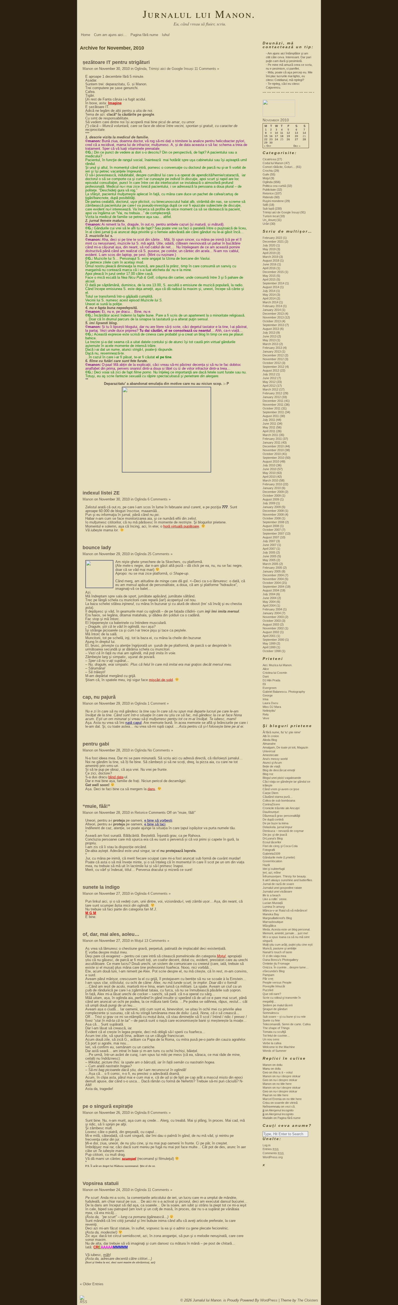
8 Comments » (159, 1113)
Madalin (268, 1117)
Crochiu (268, 170)
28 (304, 139)
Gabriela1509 (271, 853)
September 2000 (273, 639)
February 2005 (272, 567)
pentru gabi (96, 744)
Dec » (297, 146)
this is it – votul (282, 1072)
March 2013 (270, 344)
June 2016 (269, 264)
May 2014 (269, 294)
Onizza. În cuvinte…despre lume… (286, 967)
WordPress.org (273, 1157)
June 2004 (269, 598)
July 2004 (269, 594)
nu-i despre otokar (288, 1076)
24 (276, 139)
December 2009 (273, 491)
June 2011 (269, 423)
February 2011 (272, 438)
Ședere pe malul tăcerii (277, 1005)
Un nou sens (271, 1039)
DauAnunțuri (271, 811)
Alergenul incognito (281, 1110)
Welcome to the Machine (279, 1047)
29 (265, 142)
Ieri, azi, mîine (272, 872)
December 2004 (273, 575)
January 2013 (272, 351)
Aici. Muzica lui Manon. (277, 665)
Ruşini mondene (273, 201)
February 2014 (272, 306)
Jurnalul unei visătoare (277, 891)
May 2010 (269, 472)
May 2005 (269, 560)
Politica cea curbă (274, 185)
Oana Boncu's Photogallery (280, 959)
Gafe (266, 174)
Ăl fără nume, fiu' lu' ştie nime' (282, 732)
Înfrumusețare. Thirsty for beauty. (284, 876)
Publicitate (269, 189)
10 (276, 133)
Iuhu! (166, 35)
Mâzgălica (269, 925)
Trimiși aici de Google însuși (171, 69)
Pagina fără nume (144, 35)
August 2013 (271, 328)
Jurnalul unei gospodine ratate (282, 887)
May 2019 (269, 249)
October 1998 (272, 651)
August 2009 (271, 499)
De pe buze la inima (275, 823)
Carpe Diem (270, 793)
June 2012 (269, 378)
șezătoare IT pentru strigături (116, 62)
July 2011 (269, 419)
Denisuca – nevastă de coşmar (283, 830)
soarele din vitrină (286, 1102)
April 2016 (269, 268)
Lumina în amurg (274, 906)
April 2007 (269, 548)
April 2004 (269, 605)
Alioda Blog (270, 739)
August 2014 (271, 287)
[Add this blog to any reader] (82, 1302)
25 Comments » (160, 554)
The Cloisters (307, 1300)
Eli (264, 684)
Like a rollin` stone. (275, 899)
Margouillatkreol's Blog (277, 918)
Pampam (268, 975)
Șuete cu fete (271, 1020)
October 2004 (272, 582)
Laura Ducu (270, 703)
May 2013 (269, 340)
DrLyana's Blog (273, 838)
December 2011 (273, 400)
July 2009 (269, 503)
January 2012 (272, 397)
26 (288, 139)
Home (85, 35)
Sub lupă (268, 208)
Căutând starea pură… (278, 796)
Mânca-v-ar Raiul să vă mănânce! (285, 910)
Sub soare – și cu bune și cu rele (284, 1016)
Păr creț (268, 978)
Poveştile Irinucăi (274, 986)
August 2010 (271, 461)
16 (271, 136)
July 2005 (269, 552)
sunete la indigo (101, 887)
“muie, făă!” (96, 806)
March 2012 (270, 389)
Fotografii (269, 849)
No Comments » (160, 750)
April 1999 (269, 647)
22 (265, 139)
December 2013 (273, 313)
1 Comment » (158, 703)
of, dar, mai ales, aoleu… (111, 934)
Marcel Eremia (272, 1099)
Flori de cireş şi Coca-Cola (280, 846)
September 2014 (273, 283)
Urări (266, 223)
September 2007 (273, 533)
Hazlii (266, 865)
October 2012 (272, 363)
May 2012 (269, 381)
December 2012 (273, 355)
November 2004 (273, 579)
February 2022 (272, 237)
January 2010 (272, 488)
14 (304, 133)
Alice (266, 669)
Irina (265, 699)
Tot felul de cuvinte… (276, 1035)
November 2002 (273, 628)
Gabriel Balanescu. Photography (284, 691)
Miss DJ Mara (272, 706)
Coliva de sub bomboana (279, 800)
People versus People (277, 982)
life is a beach (271, 895)
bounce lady (97, 547)
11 (281, 133)
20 (296, 136)
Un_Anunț (269, 220)
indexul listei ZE (101, 493)
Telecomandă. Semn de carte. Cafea (287, 1024)
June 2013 (269, 336)
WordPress (269, 1300)
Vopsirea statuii (101, 1183)
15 (265, 136)
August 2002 (271, 632)
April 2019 (269, 253)
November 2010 (273, 450)
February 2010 (272, 484)
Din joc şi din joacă (275, 834)
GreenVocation (272, 861)
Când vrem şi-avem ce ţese (281, 789)
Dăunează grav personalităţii (281, 815)
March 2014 (270, 302)
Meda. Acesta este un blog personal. (286, 929)
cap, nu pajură (99, 697)
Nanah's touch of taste (277, 952)
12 (288, 133)
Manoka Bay (271, 914)
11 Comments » (206, 69)
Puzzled (268, 990)
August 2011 (271, 416)
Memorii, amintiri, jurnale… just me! (285, 933)
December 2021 (273, 241)
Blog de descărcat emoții (279, 770)
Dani (266, 676)
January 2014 (272, 309)
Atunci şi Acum (272, 762)
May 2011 (269, 427)
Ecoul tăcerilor (272, 842)
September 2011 (273, 412)
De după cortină (273, 819)
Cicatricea (269, 159)
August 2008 (271, 526)
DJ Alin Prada (271, 680)
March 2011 (270, 435)
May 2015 (269, 275)
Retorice (141, 813)
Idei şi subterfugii (274, 868)
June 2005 (269, 556)
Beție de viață (271, 766)
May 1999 (269, 643)
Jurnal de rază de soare (278, 884)
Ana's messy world (275, 758)
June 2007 (269, 544)
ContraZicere (271, 804)
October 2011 (271, 408)
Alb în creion (271, 736)
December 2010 (273, 446)
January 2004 (272, 613)
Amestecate (270, 755)
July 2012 (269, 374)
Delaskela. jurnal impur (277, 827)
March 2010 (270, 480)
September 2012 (273, 366)
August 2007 (271, 537)
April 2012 (269, 385)
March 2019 (270, 256)
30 (271, 142)
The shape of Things (276, 1028)
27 (296, 139)
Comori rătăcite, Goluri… (279, 166)
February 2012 (272, 393)
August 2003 (271, 624)
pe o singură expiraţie (108, 1106)
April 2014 (269, 298)
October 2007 (272, 529)
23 (271, 139)
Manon (88, 69)
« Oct (267, 146)
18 (281, 136)
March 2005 (270, 563)
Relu (266, 714)
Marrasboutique (273, 921)
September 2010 (273, 457)
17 (276, 136)
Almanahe (269, 743)
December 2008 (273, 510)
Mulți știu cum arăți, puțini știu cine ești (287, 944)
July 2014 (269, 290)
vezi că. (290, 1106)
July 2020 (269, 245)
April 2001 (269, 635)
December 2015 (273, 272)
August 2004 (271, 590)
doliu (279, 1064)
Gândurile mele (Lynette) (279, 857)
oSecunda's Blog (274, 971)
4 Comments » (159, 893)
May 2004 (269, 601)
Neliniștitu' (269, 710)
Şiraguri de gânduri (275, 1009)
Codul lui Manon (273, 163)
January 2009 (272, 507)
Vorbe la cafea (272, 1043)
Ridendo (268, 197)
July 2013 (269, 332)
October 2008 (272, 518)
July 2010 (269, 465)
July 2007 (269, 541)
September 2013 (273, 325)
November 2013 (273, 317)
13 (296, 133)
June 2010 (269, 469)
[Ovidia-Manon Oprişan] (279, 115)
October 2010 (272, 453)
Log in (266, 1145)
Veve (266, 718)
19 (288, 136)
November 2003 (273, 617)
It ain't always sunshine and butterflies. (288, 880)
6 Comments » (159, 499)
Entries (271, 1149)
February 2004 (272, 609)
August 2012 (271, 370)
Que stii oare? (272, 993)
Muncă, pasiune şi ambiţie (279, 948)
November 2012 (273, 359)
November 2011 (273, 404)
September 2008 (273, 522)
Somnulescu (271, 1012)
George (268, 695)
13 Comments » (156, 941)
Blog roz (268, 774)
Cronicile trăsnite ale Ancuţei (281, 808)
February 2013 (272, 347)
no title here (284, 1083)
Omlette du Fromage (276, 963)
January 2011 (271, 442)
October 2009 (272, 495)
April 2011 (269, 431)
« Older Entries (91, 1284)
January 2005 (272, 571)
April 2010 (269, 476)
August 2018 (271, 260)
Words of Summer (274, 1050)
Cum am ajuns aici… (110, 35)
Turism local (271, 216)
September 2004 (273, 586)
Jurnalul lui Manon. (199, 14)
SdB (265, 204)
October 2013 (272, 321)
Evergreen (269, 687)
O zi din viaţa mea (274, 956)
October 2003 (272, 620)
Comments (273, 1153)
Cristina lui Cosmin (275, 672)
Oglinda (140, 69)
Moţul (139, 941)
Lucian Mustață (273, 902)
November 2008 (273, 514)
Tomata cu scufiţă (274, 1031)
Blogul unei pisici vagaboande (282, 777)
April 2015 (269, 279)
